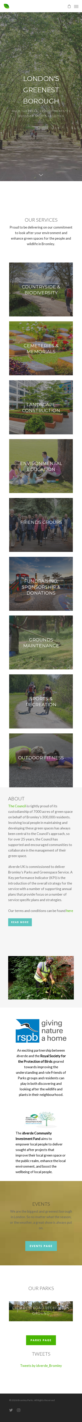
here (69, 911)
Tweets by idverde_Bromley (41, 1366)
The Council (17, 806)
